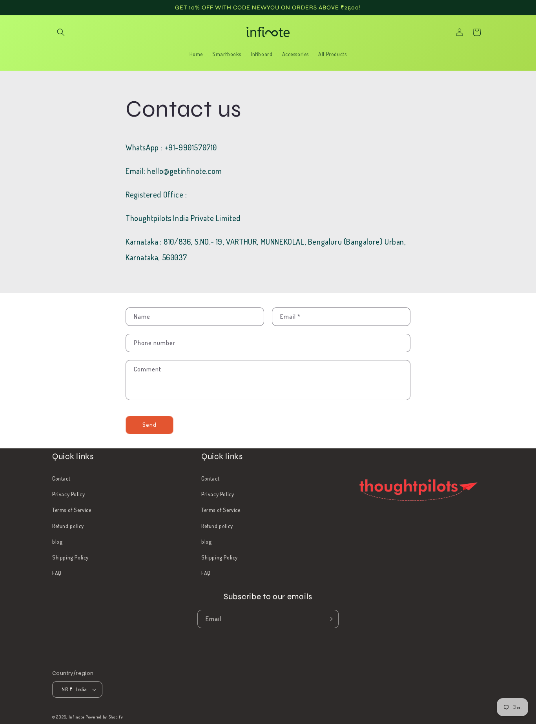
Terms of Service (71, 509)
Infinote (77, 717)
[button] (60, 32)
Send (149, 424)
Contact (61, 478)
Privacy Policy (68, 494)
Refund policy (68, 526)
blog (57, 541)
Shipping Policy (70, 557)
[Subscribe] (329, 619)
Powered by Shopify (104, 717)
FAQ (57, 573)
